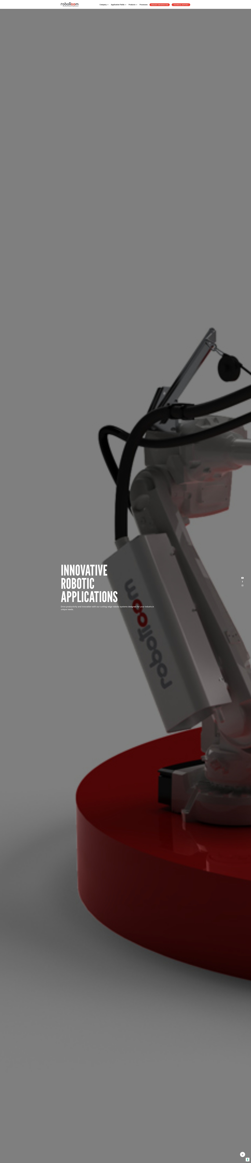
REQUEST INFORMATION (159, 5)
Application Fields (117, 5)
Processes (144, 5)
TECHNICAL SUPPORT (180, 5)
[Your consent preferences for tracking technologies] (247, 1159)
